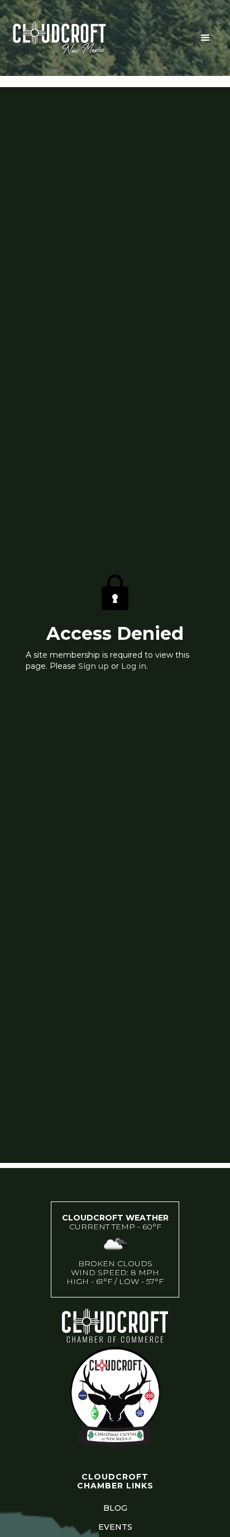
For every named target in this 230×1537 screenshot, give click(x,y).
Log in (133, 666)
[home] (94, 38)
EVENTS (115, 1526)
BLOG (115, 1508)
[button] (205, 38)
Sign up (93, 666)
